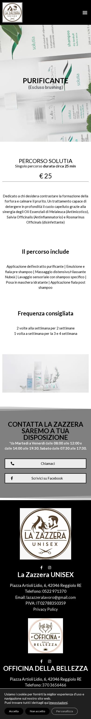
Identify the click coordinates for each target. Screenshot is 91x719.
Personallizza (64, 711)
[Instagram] (49, 567)
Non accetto (37, 711)
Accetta (14, 711)
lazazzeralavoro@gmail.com (51, 597)
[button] (85, 12)
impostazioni (58, 703)
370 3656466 (54, 685)
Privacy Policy (45, 609)
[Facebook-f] (41, 567)
